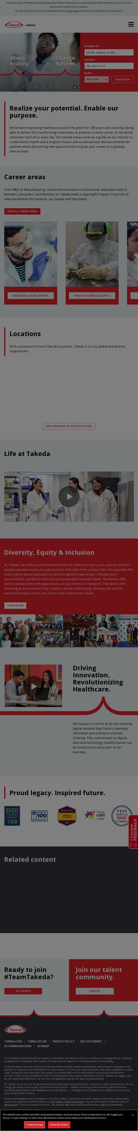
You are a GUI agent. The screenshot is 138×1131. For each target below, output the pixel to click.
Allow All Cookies (59, 1124)
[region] (69, 1120)
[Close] (132, 1115)
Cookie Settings (34, 1124)
